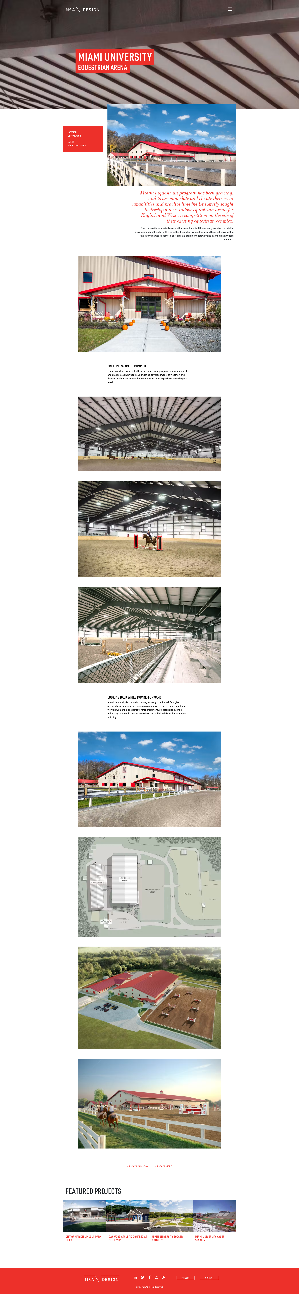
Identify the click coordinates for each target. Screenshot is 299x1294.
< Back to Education (137, 1166)
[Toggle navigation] (230, 9)
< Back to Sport (163, 1166)
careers (185, 1278)
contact (209, 1278)
